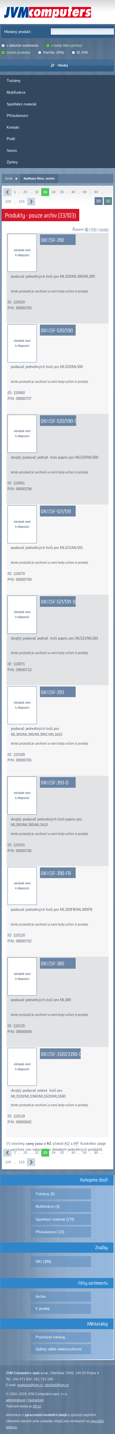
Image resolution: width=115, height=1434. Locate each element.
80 (96, 192)
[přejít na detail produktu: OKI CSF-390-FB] (58, 886)
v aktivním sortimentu (23, 46)
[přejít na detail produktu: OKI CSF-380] (58, 976)
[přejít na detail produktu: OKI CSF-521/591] (58, 524)
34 (54, 192)
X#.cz (37, 1406)
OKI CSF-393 (52, 692)
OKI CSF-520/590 (57, 330)
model (104, 230)
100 (8, 202)
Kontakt (13, 127)
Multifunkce (16, 92)
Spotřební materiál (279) (54, 1219)
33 (45, 192)
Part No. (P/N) (53, 53)
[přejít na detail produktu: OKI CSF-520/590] (58, 343)
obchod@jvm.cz (57, 1385)
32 (37, 192)
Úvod (8, 178)
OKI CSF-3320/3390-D (61, 1054)
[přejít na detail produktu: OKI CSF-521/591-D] (58, 615)
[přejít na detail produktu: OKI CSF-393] (58, 705)
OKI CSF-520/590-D (59, 421)
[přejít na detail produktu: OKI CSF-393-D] (58, 796)
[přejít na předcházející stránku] (7, 192)
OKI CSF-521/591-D (58, 601)
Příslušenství (17, 116)
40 (73, 192)
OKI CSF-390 (52, 240)
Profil (11, 139)
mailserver (36, 1400)
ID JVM (82, 53)
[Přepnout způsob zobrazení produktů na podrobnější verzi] (108, 201)
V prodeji (42, 1308)
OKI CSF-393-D (54, 782)
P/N (94, 230)
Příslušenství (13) (49, 1232)
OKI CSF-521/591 (56, 511)
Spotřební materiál (21, 104)
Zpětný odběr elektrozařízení (58, 1349)
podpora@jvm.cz (30, 1385)
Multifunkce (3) (47, 1206)
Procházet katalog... (51, 1337)
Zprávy (12, 162)
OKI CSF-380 (52, 963)
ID (86, 230)
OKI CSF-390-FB (56, 873)
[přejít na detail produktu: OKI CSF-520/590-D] (58, 434)
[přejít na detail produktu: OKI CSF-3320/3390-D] (58, 1067)
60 (85, 192)
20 (25, 192)
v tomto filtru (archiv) (66, 46)
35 (62, 192)
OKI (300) (43, 1262)
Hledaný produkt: (18, 32)
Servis (12, 150)
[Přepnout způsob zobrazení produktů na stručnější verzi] (99, 201)
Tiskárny (14, 81)
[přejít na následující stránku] (31, 202)
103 (22, 202)
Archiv (40, 1296)
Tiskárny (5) (45, 1194)
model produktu (18, 53)
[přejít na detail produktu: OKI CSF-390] (58, 253)
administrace (15, 1400)
